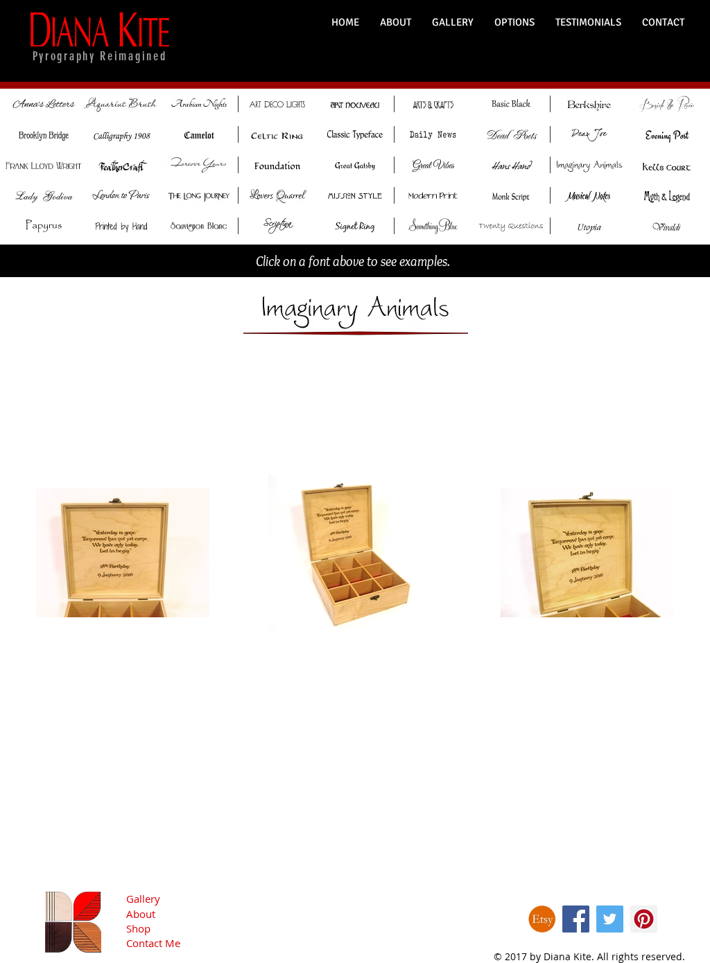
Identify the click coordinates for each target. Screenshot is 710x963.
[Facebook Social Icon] (575, 919)
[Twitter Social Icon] (609, 919)
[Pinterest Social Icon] (643, 919)
